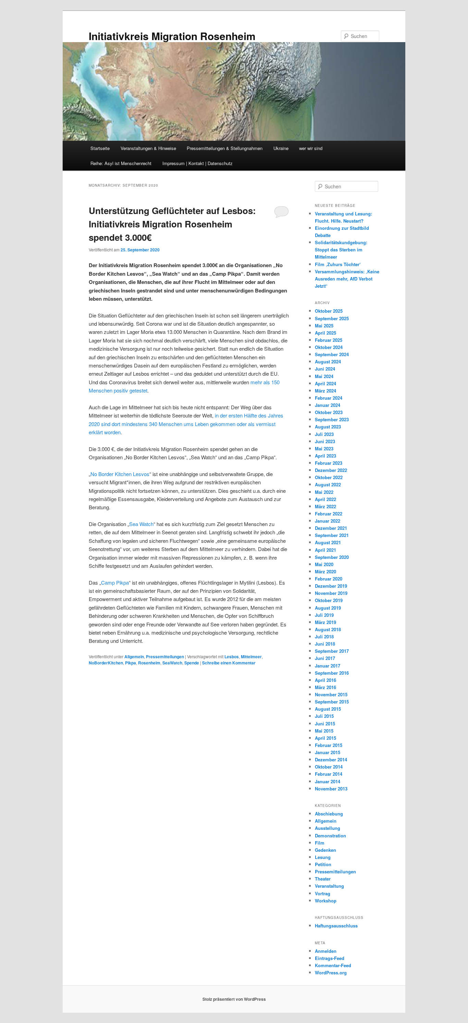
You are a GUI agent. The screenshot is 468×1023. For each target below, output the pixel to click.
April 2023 (325, 455)
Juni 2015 (325, 723)
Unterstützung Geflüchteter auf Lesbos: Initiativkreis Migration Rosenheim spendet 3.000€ (172, 224)
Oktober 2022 (329, 477)
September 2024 (332, 354)
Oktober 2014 (329, 766)
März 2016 (325, 687)
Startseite (100, 148)
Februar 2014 (328, 774)
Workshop (325, 900)
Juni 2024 (325, 368)
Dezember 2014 (331, 759)
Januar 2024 (327, 405)
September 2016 (332, 673)
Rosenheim (149, 663)
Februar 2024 (328, 398)
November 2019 (331, 593)
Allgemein (134, 656)
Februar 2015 (328, 745)
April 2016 (325, 680)
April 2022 (325, 499)
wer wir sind (310, 148)
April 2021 (325, 550)
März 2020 (325, 571)
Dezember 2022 (331, 470)
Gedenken (325, 850)
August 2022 (328, 484)
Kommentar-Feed (333, 965)
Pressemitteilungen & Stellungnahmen (224, 148)
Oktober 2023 (329, 412)
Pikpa (130, 663)
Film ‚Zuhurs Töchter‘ (338, 264)
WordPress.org (331, 972)
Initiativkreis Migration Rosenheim (172, 35)
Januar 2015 (327, 752)
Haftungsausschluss (336, 925)
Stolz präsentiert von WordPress (234, 999)
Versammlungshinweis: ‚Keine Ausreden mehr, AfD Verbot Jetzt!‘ (347, 278)
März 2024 (325, 390)
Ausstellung (327, 828)
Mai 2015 (324, 730)
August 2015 (328, 709)
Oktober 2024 (329, 347)
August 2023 (328, 426)
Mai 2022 (324, 492)
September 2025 (332, 318)
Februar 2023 (328, 463)
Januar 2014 (327, 781)
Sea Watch (141, 523)
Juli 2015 (324, 716)
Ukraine (280, 148)
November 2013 (331, 788)
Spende (191, 663)
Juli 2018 (324, 636)
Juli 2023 (324, 434)
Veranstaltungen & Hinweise (148, 148)
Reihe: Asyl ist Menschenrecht (120, 163)
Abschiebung (329, 813)
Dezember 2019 (331, 586)
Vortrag (322, 893)
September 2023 (332, 419)
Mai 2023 (324, 448)
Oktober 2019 (329, 600)
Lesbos (231, 656)
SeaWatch (172, 663)
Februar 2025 (328, 340)
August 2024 (328, 361)
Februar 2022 (328, 513)
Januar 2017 (327, 665)
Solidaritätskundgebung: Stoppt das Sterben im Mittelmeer (341, 249)
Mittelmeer (251, 656)
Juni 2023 (325, 441)
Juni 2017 (325, 658)
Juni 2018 (325, 643)
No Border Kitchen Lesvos (119, 473)
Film (319, 842)
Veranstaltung (329, 886)
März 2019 (325, 622)
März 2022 (325, 506)
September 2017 (332, 651)
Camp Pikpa (115, 582)
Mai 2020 (324, 564)
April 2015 (325, 738)
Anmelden (325, 951)
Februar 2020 (328, 578)
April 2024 (325, 383)
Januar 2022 (327, 520)
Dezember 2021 (331, 528)
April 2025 (325, 332)
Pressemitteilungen (165, 656)
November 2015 (331, 694)
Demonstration (330, 835)
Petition (323, 864)
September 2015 (332, 701)
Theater (323, 878)
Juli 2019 (324, 615)
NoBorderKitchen (106, 663)
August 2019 (328, 607)
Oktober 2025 (329, 311)
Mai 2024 (324, 376)
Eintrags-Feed (329, 958)
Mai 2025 (324, 325)
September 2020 (332, 557)
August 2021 (328, 542)
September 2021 (332, 535)
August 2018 (328, 629)
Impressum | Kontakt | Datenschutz (197, 163)
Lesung (323, 857)
